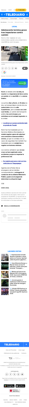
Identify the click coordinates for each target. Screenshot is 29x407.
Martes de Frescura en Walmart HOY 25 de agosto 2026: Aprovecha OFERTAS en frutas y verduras (18, 274)
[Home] (15, 14)
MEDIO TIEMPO (13, 400)
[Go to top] (26, 344)
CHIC (20, 400)
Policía (21, 18)
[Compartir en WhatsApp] (2, 68)
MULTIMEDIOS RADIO (20, 402)
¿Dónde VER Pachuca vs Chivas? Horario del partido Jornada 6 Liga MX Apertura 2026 (18, 291)
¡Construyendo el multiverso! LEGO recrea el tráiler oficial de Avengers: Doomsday (18, 282)
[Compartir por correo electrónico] (15, 68)
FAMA (25, 400)
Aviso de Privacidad (11, 350)
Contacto (23, 353)
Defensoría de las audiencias (11, 353)
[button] (3, 72)
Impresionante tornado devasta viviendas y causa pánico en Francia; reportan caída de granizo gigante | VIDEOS (18, 258)
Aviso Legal (22, 350)
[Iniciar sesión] (27, 14)
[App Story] (20, 385)
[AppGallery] (14, 390)
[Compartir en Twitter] (9, 68)
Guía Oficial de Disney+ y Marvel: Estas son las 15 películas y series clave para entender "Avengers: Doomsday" (18, 266)
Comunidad (13, 18)
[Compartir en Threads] (12, 68)
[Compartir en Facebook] (6, 68)
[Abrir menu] (2, 14)
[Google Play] (9, 386)
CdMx (10, 10)
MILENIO (5, 400)
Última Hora (4, 18)
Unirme (21, 83)
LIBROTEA (15, 404)
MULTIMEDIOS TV (8, 402)
